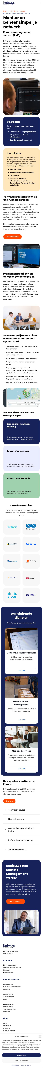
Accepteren (21, 1055)
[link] (12, 527)
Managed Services (9, 1030)
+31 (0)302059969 (10, 965)
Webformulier (8, 972)
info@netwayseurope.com (13, 967)
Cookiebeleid (15, 1065)
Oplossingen (13, 11)
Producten (6, 1028)
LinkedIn (7, 970)
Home (5, 11)
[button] (40, 1036)
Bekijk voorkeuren (21, 1061)
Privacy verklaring (25, 1065)
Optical (22, 11)
